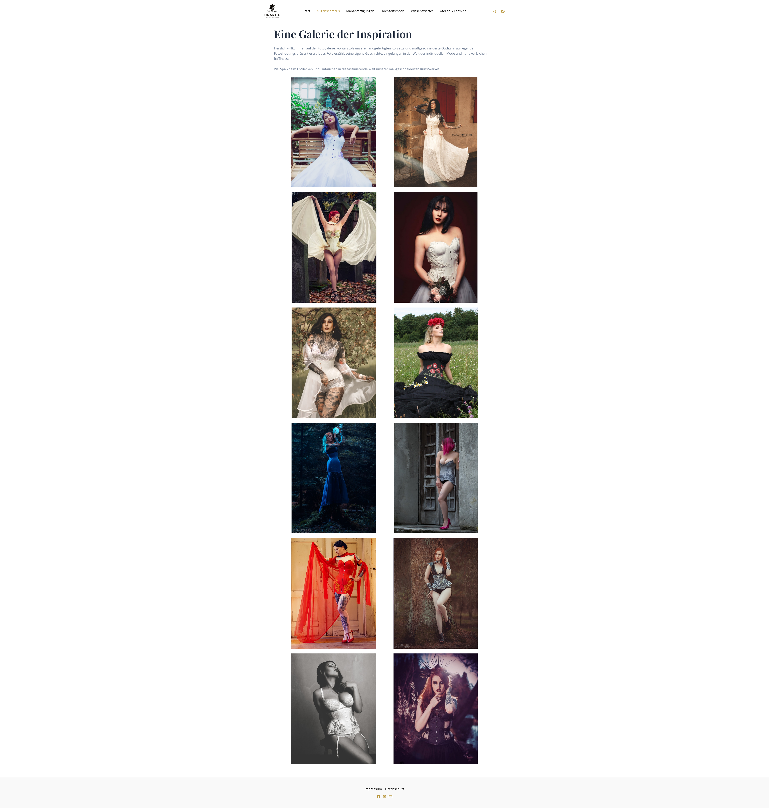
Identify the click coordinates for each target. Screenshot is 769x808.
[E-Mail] (390, 796)
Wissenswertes (422, 11)
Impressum (373, 789)
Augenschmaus (328, 11)
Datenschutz (394, 789)
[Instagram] (494, 11)
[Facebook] (503, 11)
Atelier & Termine (453, 11)
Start (306, 11)
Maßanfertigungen (360, 11)
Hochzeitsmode (393, 11)
